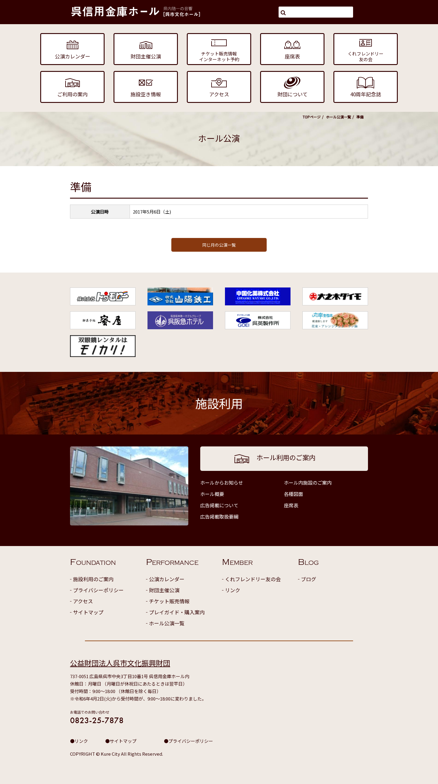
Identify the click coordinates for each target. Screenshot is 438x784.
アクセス (83, 601)
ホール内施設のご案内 (308, 482)
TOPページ (312, 116)
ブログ (308, 579)
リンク (232, 590)
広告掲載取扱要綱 (219, 516)
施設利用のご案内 (93, 579)
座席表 (291, 505)
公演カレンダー (166, 579)
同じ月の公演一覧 (219, 245)
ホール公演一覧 (338, 116)
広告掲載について (219, 505)
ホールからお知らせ (221, 482)
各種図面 (293, 493)
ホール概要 (212, 493)
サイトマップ (88, 612)
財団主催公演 (164, 590)
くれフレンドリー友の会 (253, 579)
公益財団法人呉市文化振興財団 (120, 663)
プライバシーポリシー (98, 590)
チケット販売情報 (169, 601)
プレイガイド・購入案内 (177, 612)
